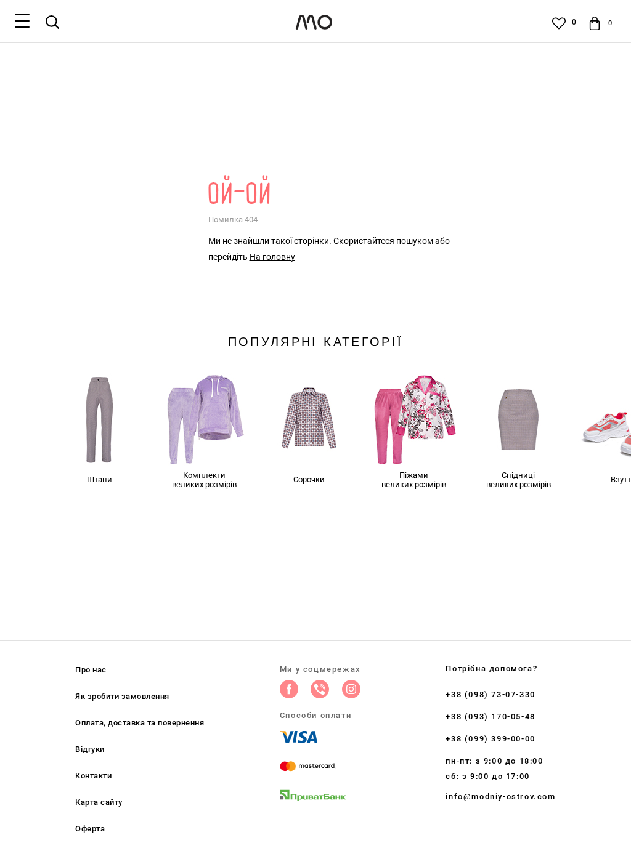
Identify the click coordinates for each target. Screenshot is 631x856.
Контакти (93, 775)
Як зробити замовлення (122, 696)
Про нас (91, 669)
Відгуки (90, 749)
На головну (272, 257)
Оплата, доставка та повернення (139, 722)
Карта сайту (99, 802)
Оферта (90, 828)
